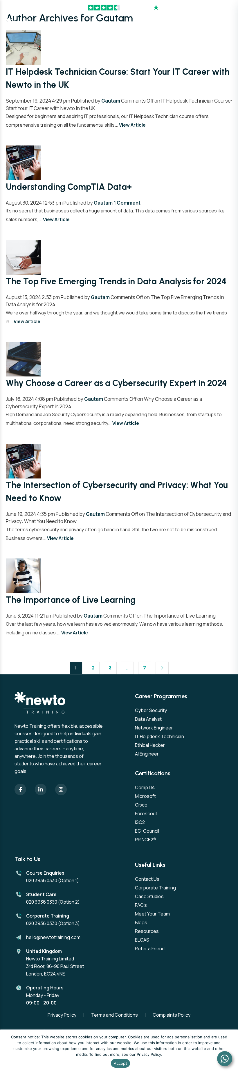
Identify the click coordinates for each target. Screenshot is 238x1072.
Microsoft (145, 796)
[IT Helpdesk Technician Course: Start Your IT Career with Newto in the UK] (23, 47)
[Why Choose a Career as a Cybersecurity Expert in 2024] (23, 358)
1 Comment (126, 202)
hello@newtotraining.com (53, 937)
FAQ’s (141, 905)
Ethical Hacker (150, 745)
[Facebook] (20, 789)
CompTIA (145, 787)
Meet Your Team (152, 914)
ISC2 (140, 822)
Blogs (141, 922)
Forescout (146, 813)
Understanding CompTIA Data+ (69, 186)
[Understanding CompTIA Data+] (23, 162)
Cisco (141, 805)
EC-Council (147, 831)
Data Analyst (148, 719)
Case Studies (149, 896)
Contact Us (147, 879)
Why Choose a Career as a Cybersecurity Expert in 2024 (116, 383)
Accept (120, 1063)
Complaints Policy (171, 1015)
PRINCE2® (145, 839)
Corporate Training (155, 887)
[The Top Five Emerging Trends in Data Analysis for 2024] (23, 256)
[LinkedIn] (40, 789)
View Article (132, 125)
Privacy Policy (62, 1015)
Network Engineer (154, 728)
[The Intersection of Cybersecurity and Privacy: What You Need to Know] (23, 460)
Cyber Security (151, 710)
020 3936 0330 (41, 880)
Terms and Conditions (114, 1015)
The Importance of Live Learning (71, 599)
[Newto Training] (20, 23)
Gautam (110, 100)
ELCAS (142, 940)
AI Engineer (147, 754)
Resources (147, 931)
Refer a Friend (150, 948)
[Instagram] (61, 789)
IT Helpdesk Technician (159, 736)
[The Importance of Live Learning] (23, 575)
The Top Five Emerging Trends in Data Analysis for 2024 (116, 281)
